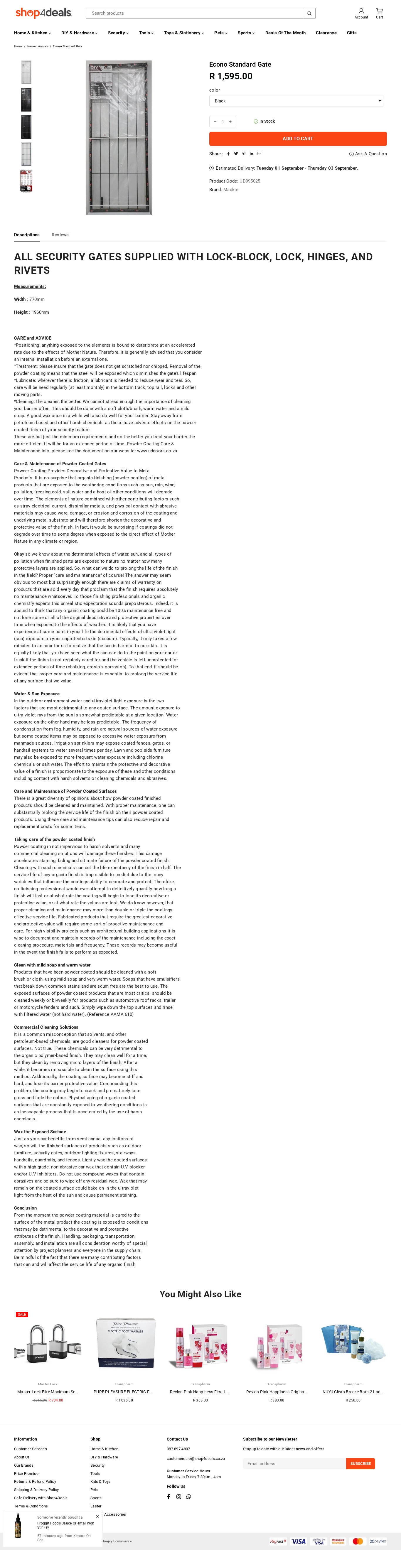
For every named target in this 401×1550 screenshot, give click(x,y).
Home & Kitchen (31, 33)
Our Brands (23, 1465)
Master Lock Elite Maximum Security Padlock (59, 1391)
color (214, 90)
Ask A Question (370, 153)
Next (191, 138)
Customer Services (30, 1449)
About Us (22, 1457)
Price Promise (26, 1473)
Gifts (352, 33)
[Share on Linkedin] (251, 153)
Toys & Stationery (183, 33)
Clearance (326, 33)
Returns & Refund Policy (35, 1481)
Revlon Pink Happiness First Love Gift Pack (211, 1391)
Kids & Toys (100, 1481)
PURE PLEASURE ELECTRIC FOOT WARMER (135, 1391)
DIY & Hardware (78, 33)
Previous (46, 138)
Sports (245, 33)
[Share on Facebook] (228, 153)
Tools (145, 33)
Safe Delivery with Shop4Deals (41, 1498)
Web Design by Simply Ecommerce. (105, 1541)
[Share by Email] (259, 153)
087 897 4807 (178, 1449)
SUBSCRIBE (361, 1463)
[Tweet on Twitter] (236, 153)
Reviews (60, 234)
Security (117, 33)
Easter (96, 1506)
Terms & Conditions (31, 1506)
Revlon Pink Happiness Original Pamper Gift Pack (293, 1391)
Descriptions (27, 234)
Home (18, 46)
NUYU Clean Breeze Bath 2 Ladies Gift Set (362, 1391)
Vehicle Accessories (108, 1514)
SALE (22, 1315)
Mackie (230, 189)
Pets (219, 33)
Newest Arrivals (37, 46)
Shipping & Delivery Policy (36, 1489)
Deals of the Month (285, 33)
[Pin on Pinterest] (244, 153)
